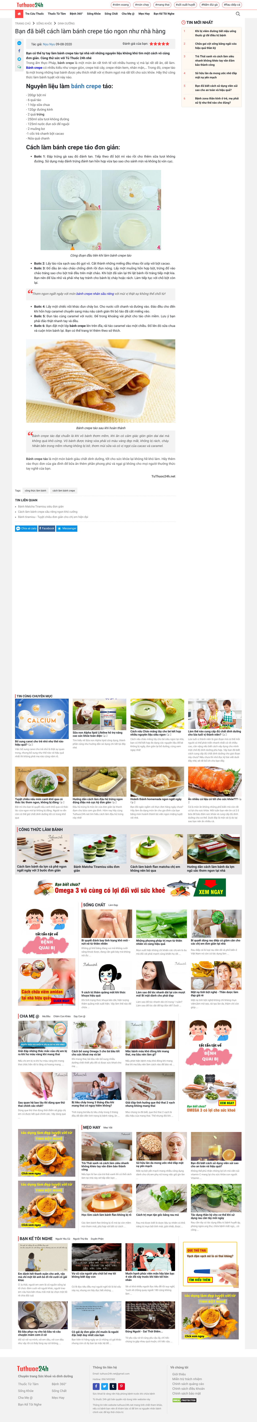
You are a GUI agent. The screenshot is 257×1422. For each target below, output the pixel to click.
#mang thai (162, 4)
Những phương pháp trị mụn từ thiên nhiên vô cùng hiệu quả (159, 942)
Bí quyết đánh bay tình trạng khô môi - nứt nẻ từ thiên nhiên (106, 942)
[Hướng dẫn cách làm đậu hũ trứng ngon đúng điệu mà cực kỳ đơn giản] (99, 781)
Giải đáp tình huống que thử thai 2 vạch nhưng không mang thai (150, 1104)
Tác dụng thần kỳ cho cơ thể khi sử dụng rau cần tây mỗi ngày (213, 1216)
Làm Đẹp (113, 905)
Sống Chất (111, 13)
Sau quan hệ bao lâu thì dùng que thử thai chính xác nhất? (41, 1104)
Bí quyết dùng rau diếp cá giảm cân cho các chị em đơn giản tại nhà (215, 942)
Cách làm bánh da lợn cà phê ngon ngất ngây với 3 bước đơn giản (41, 868)
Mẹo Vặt (107, 1127)
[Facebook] (19, 51)
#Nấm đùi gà (209, 4)
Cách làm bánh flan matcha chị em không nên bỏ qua (155, 868)
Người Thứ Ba (80, 1238)
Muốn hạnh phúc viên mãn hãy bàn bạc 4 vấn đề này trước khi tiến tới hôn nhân (149, 1277)
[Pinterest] (121, 1386)
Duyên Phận (97, 1238)
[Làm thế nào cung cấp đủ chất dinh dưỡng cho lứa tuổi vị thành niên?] (215, 713)
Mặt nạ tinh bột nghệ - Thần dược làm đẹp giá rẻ (214, 994)
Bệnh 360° (76, 13)
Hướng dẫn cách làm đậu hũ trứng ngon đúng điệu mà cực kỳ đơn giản (98, 801)
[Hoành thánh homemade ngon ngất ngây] (157, 781)
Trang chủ (23, 23)
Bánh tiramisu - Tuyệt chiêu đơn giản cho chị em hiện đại (53, 517)
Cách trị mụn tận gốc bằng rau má (157, 1215)
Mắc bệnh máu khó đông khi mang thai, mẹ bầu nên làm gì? (147, 1053)
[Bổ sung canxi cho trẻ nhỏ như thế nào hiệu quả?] (42, 718)
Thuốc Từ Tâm (57, 13)
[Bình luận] (19, 67)
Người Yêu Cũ (63, 1238)
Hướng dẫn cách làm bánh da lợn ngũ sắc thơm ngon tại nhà (210, 868)
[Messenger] (19, 59)
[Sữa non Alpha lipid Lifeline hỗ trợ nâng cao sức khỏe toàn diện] (99, 714)
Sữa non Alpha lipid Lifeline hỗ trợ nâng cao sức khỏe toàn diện (97, 734)
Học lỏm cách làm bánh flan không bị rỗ (106, 1215)
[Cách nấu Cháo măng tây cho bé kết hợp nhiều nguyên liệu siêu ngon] (157, 713)
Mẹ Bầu (46, 1016)
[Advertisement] (95, 584)
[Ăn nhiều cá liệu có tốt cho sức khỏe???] (215, 781)
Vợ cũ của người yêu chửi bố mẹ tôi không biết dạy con (94, 1275)
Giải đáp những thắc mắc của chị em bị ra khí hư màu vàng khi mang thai (42, 1053)
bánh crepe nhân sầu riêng (95, 294)
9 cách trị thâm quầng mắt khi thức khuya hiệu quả (103, 994)
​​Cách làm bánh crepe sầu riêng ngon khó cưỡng (48, 511)
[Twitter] (104, 1386)
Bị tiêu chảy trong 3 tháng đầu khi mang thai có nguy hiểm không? (93, 1104)
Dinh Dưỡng (66, 23)
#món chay (142, 4)
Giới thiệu (179, 1374)
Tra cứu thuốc (34, 13)
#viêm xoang (121, 4)
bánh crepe (86, 86)
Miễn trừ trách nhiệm (187, 1379)
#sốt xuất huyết (185, 4)
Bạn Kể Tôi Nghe (164, 13)
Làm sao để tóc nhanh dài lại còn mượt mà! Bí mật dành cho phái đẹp (160, 994)
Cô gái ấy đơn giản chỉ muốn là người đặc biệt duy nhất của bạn (95, 1333)
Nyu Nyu (49, 44)
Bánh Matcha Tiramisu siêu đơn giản (41, 506)
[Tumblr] (113, 1386)
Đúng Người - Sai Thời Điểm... (144, 1331)
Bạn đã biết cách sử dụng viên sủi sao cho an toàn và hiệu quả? (215, 1165)
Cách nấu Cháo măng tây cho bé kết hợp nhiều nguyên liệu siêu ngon (156, 733)
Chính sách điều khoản (188, 1389)
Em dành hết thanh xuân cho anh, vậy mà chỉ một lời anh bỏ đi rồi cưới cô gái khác (42, 1277)
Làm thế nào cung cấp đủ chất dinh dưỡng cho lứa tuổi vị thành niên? (214, 733)
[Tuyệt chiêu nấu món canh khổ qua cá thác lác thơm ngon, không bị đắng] (42, 781)
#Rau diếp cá (232, 4)
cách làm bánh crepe (64, 490)
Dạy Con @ (79, 1016)
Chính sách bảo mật (186, 1393)
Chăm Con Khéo (62, 1016)
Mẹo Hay (144, 13)
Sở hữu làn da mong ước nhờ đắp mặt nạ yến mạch (160, 1164)
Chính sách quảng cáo (188, 1384)
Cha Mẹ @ (128, 13)
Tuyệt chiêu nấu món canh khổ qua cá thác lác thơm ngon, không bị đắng (39, 801)
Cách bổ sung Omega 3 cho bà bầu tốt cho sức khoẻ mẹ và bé (95, 1053)
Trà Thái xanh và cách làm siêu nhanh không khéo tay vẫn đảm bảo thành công (105, 1166)
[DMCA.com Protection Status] (183, 1399)
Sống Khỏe (94, 13)
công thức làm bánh (35, 490)
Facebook (48, 528)
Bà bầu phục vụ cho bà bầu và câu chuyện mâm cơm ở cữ (39, 1333)
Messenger (69, 528)
